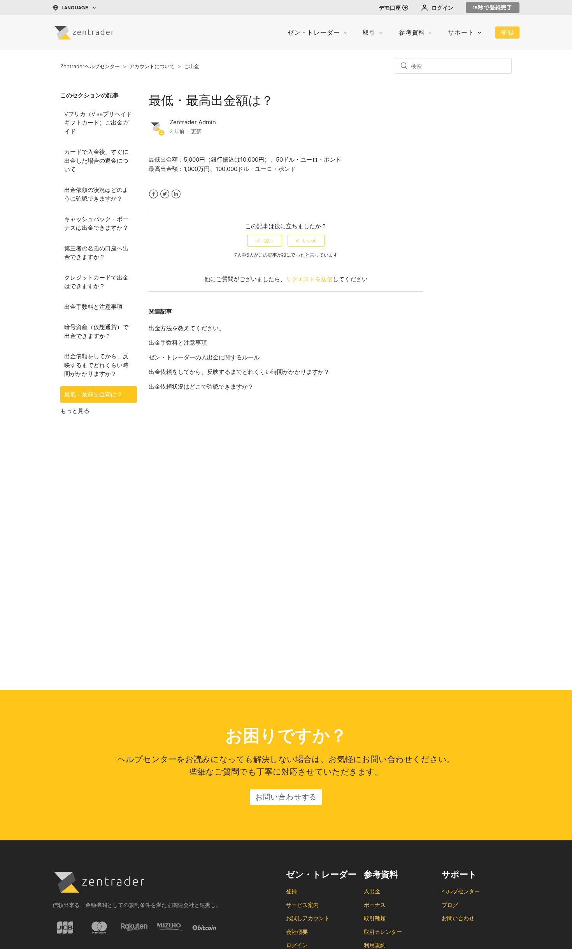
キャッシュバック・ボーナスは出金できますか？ (96, 223)
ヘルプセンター (461, 891)
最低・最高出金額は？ (93, 394)
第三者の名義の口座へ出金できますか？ (96, 253)
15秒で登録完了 (492, 8)
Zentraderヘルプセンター (90, 66)
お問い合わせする (286, 798)
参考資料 (412, 33)
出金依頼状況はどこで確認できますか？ (201, 386)
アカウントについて (152, 66)
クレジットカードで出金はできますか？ (96, 282)
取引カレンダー (383, 931)
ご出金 (191, 66)
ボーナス (375, 905)
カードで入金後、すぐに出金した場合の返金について (96, 160)
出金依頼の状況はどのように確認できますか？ (96, 194)
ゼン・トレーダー (314, 33)
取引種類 (375, 918)
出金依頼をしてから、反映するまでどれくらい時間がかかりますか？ (96, 364)
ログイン (442, 8)
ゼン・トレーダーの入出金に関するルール (204, 357)
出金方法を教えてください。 (187, 328)
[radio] (264, 240)
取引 (369, 33)
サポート (461, 33)
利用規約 (375, 945)
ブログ (450, 905)
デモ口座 (390, 8)
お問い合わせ (458, 918)
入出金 (372, 891)
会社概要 (297, 931)
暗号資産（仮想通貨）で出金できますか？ (96, 331)
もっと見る (74, 410)
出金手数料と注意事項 (93, 306)
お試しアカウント (308, 918)
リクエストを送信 (309, 279)
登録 (507, 33)
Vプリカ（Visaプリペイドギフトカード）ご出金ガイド (98, 122)
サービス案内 (302, 905)
